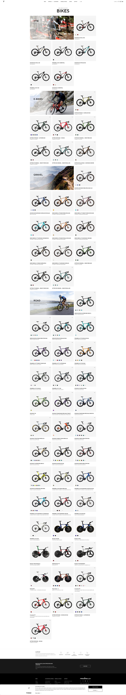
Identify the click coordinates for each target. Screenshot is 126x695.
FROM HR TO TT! (56, 564)
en (116, 1)
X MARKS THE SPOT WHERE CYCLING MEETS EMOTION (61, 489)
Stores (70, 1)
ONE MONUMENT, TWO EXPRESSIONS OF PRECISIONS (61, 414)
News (56, 681)
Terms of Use (66, 682)
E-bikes (36, 683)
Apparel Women (48, 683)
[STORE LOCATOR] (119, 1)
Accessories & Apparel (49, 678)
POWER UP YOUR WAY (82, 113)
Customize (95, 690)
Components (47, 681)
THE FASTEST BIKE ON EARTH (57, 539)
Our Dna (56, 683)
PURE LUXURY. (33, 414)
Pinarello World (64, 1)
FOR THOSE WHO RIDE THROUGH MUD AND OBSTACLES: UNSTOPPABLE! (84, 590)
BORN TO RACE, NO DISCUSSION (82, 339)
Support (75, 1)
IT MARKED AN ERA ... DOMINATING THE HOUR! (38, 589)
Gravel (36, 682)
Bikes (45, 1)
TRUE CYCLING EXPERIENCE (80, 514)
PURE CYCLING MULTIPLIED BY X (58, 464)
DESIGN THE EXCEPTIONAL (80, 389)
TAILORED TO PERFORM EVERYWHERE (61, 213)
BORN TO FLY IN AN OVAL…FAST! (57, 589)
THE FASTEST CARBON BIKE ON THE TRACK (82, 539)
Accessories (56, 1)
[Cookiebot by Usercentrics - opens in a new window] (29, 693)
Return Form (66, 683)
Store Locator (57, 682)
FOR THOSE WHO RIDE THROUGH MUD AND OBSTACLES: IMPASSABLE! (39, 616)
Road (36, 681)
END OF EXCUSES (83, 188)
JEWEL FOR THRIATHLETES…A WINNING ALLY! (82, 564)
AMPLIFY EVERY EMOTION (83, 314)
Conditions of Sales (68, 681)
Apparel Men (47, 682)
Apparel (49, 1)
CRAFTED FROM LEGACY (84, 414)
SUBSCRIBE (85, 666)
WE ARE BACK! (80, 38)
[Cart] (123, 1)
